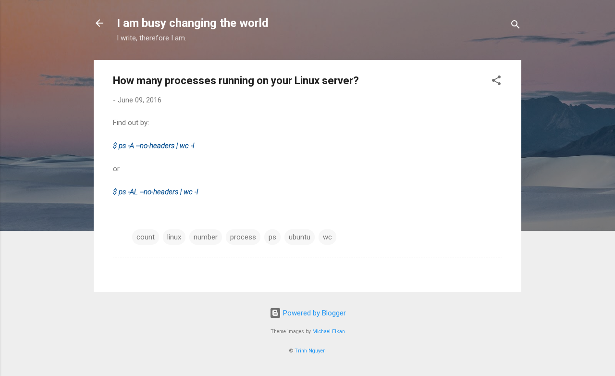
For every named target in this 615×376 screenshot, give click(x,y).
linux (174, 237)
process (243, 237)
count (145, 237)
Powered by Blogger (313, 313)
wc (327, 237)
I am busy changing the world (193, 23)
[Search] (515, 26)
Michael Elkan (328, 331)
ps (272, 237)
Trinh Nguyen (310, 351)
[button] (496, 82)
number (206, 237)
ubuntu (299, 237)
